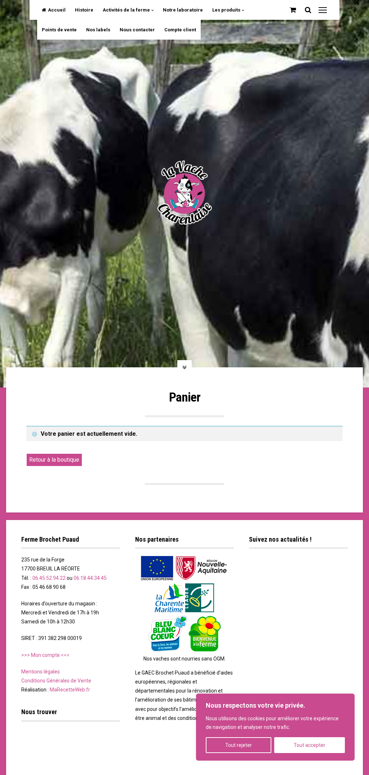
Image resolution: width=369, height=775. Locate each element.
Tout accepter (309, 745)
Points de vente (59, 29)
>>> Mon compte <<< (45, 655)
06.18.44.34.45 (90, 578)
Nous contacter (137, 29)
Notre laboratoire (183, 10)
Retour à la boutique (54, 459)
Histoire (84, 10)
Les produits (226, 10)
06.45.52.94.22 (49, 578)
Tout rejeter (238, 745)
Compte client (180, 29)
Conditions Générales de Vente (56, 681)
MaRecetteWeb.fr (70, 690)
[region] (275, 727)
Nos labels (98, 29)
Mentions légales (40, 672)
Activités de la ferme (126, 10)
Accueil (57, 10)
